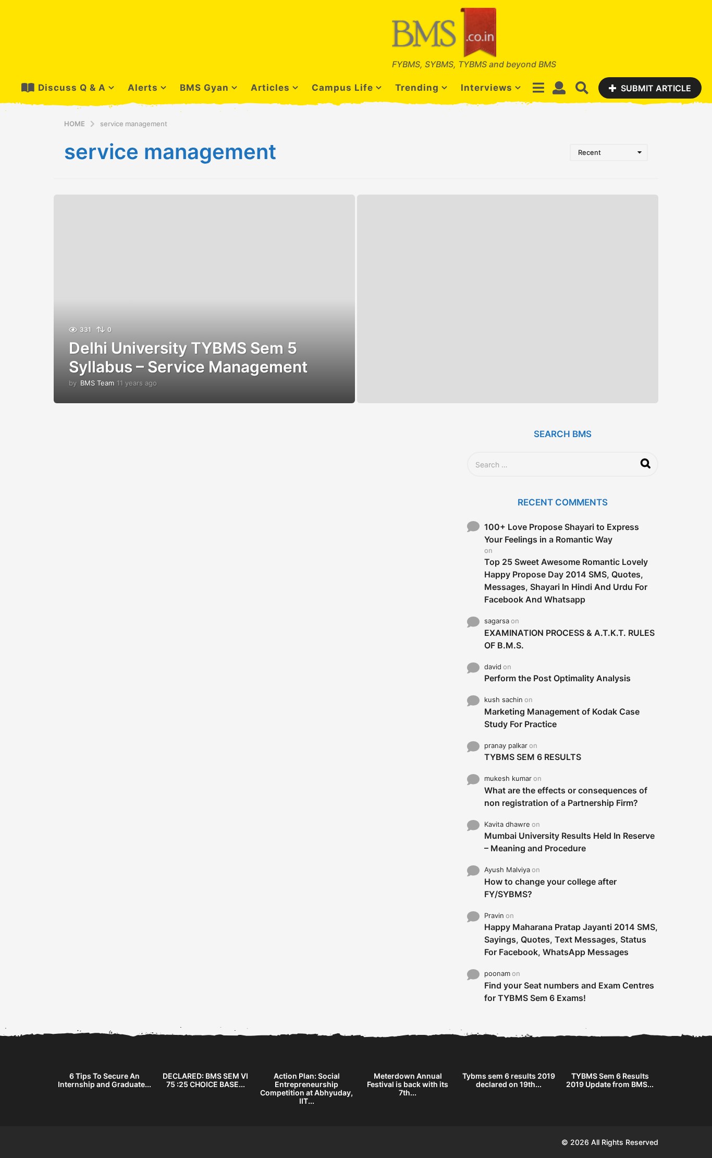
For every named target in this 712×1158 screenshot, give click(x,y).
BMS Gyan (204, 87)
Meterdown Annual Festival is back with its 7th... (407, 1084)
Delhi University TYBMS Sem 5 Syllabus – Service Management (188, 357)
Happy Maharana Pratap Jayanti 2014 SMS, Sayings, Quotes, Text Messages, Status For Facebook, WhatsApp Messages (571, 939)
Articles (270, 87)
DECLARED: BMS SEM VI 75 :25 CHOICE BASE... (205, 1080)
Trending (417, 87)
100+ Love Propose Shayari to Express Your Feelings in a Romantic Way (561, 533)
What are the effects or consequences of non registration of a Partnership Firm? (565, 796)
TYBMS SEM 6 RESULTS (532, 757)
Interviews (486, 87)
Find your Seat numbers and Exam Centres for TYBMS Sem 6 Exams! (569, 991)
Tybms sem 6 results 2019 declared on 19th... (508, 1080)
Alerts (143, 87)
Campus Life (342, 87)
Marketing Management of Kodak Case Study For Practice (562, 717)
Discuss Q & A (72, 87)
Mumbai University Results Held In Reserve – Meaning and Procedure (569, 841)
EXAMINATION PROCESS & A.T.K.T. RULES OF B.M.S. (569, 639)
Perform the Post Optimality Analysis (557, 678)
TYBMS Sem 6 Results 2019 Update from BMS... (610, 1080)
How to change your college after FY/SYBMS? (550, 887)
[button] (538, 87)
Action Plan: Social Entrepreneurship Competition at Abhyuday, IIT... (306, 1088)
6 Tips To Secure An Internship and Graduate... (104, 1080)
